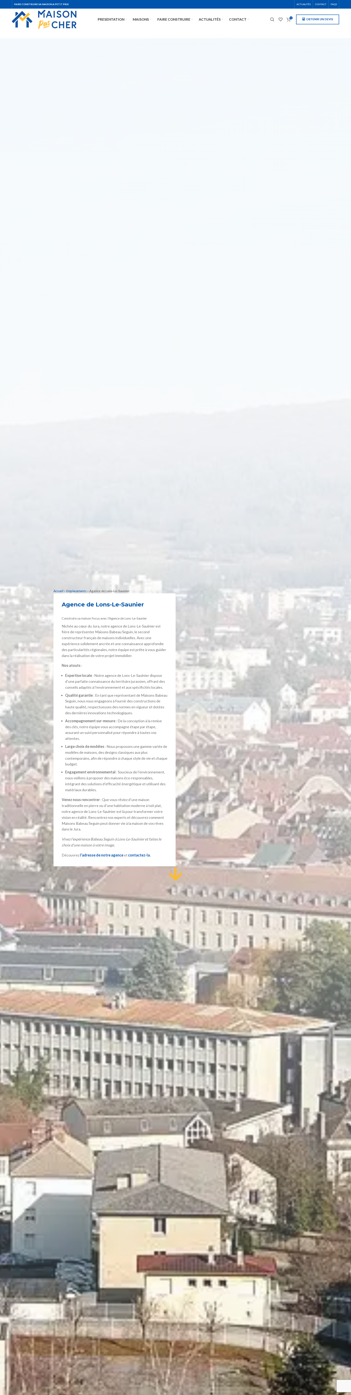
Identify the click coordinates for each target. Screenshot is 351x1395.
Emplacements (76, 591)
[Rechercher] (272, 19)
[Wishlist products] (280, 19)
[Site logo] (44, 19)
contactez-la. (139, 855)
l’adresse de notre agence (101, 855)
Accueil (58, 591)
